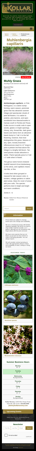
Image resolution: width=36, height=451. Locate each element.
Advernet (21, 447)
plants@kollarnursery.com (18, 405)
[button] (31, 28)
